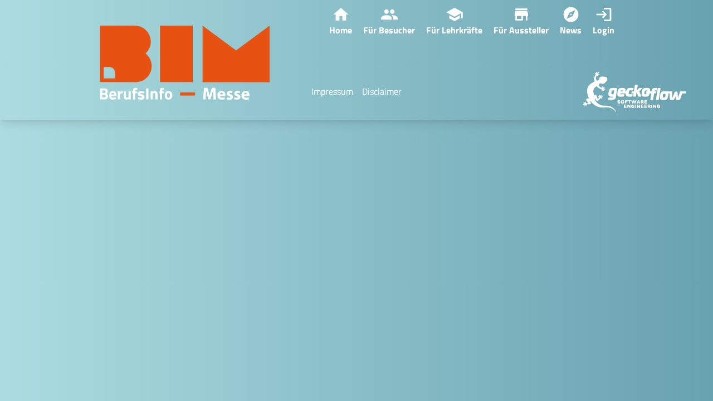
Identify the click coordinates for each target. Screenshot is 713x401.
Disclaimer (382, 91)
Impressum (332, 91)
